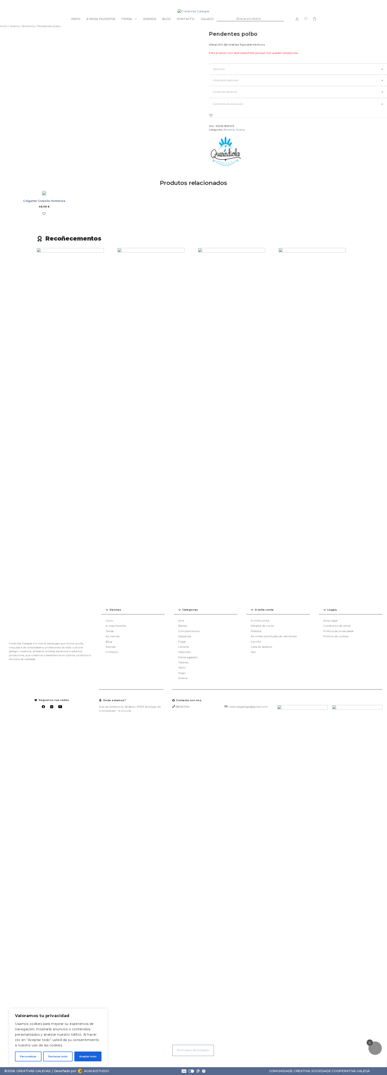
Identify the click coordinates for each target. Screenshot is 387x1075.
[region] (58, 1037)
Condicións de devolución (228, 104)
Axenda (149, 19)
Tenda (126, 19)
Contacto (185, 19)
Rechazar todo (58, 1056)
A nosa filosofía (100, 19)
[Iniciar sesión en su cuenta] (297, 18)
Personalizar (28, 1056)
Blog (166, 19)
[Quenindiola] (226, 151)
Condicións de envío (225, 91)
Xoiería (15, 26)
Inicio (75, 19)
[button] (211, 115)
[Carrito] (314, 18)
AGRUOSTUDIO (96, 1071)
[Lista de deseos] (305, 18)
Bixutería (28, 26)
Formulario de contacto (193, 1050)
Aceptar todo (88, 1056)
